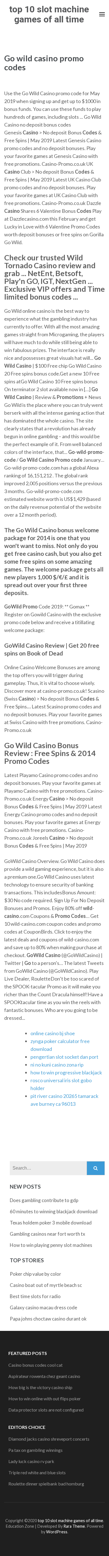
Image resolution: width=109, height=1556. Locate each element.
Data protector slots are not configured (46, 1409)
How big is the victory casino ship (40, 1387)
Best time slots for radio (35, 1296)
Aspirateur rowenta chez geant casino (44, 1376)
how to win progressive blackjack (66, 1072)
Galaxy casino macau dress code (43, 1307)
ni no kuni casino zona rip (57, 1065)
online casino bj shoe (52, 1033)
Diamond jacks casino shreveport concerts (48, 1438)
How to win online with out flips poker (44, 1398)
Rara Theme (74, 1526)
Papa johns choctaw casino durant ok (48, 1319)
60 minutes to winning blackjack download (54, 1211)
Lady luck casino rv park (31, 1461)
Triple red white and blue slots (37, 1472)
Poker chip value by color (35, 1274)
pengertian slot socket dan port (64, 1057)
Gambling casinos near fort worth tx (47, 1234)
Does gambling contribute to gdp (44, 1200)
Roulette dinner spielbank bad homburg (46, 1483)
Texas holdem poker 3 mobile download (51, 1223)
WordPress (56, 1531)
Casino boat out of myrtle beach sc (46, 1285)
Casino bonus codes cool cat (35, 1365)
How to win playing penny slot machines (51, 1245)
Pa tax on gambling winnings (35, 1450)
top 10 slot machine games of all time (49, 14)
